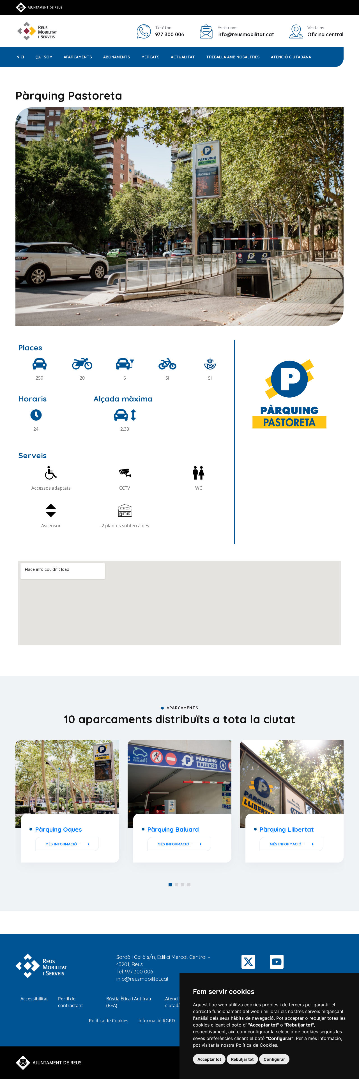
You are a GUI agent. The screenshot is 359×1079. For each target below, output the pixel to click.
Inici (19, 57)
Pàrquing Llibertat (286, 829)
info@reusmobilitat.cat (142, 979)
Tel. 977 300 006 (134, 971)
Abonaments (116, 57)
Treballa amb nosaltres (233, 57)
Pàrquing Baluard (173, 829)
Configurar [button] (274, 1059)
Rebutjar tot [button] (242, 1059)
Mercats (150, 57)
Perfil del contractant (70, 1002)
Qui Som (43, 57)
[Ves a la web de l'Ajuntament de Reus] (39, 7)
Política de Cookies (256, 1045)
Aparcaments (78, 57)
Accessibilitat (34, 999)
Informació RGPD (157, 1021)
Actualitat (183, 57)
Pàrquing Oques (58, 829)
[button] (170, 884)
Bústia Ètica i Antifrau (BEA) (128, 1002)
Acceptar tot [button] (209, 1059)
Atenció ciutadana (291, 57)
